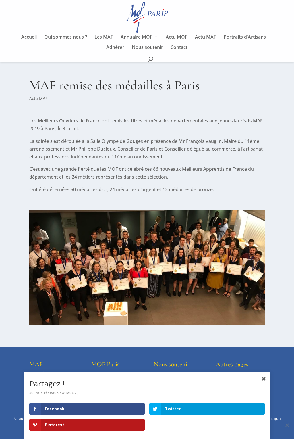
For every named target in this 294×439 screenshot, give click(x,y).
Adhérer (115, 47)
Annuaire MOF (136, 37)
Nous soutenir (147, 47)
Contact (179, 47)
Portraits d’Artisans (245, 37)
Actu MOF (176, 37)
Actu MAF (205, 37)
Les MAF (103, 37)
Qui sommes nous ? (65, 37)
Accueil (29, 37)
